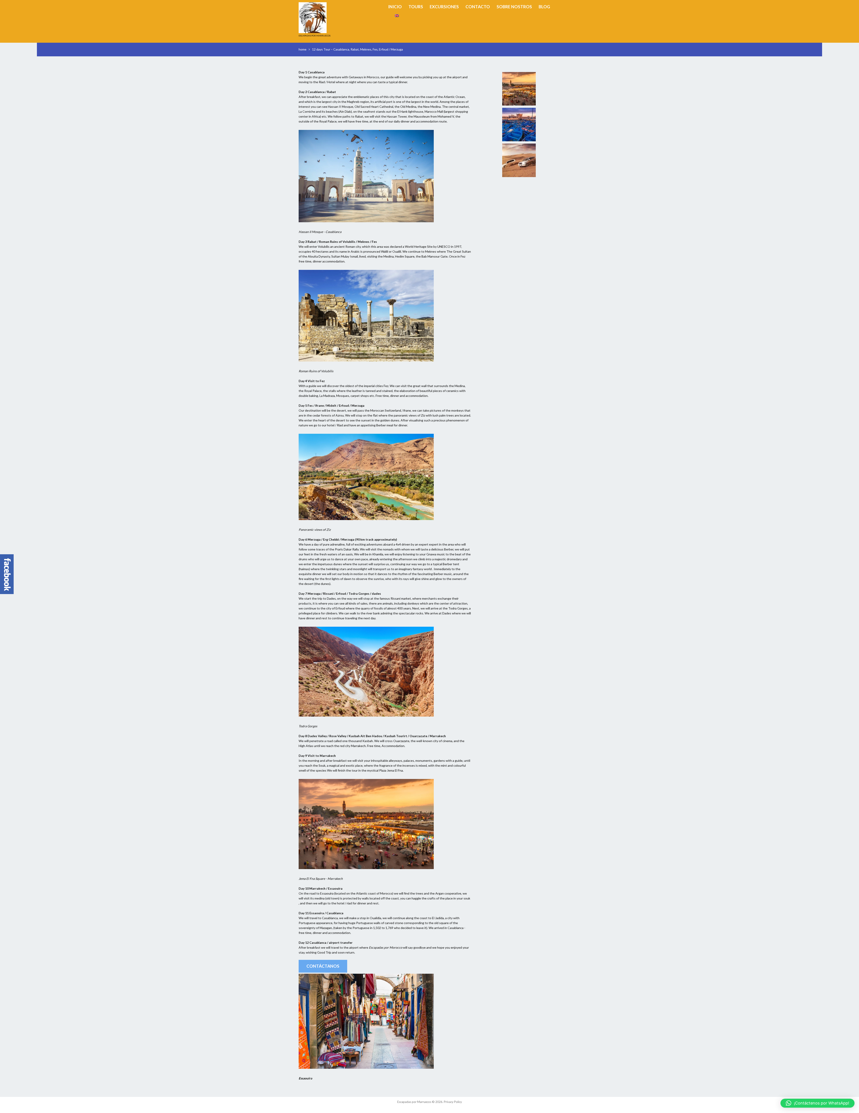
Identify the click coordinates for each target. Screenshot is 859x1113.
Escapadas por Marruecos (414, 1102)
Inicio (395, 6)
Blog (544, 6)
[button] (817, 1103)
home (302, 49)
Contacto (478, 6)
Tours (415, 6)
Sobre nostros (514, 6)
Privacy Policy (453, 1102)
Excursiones (444, 6)
